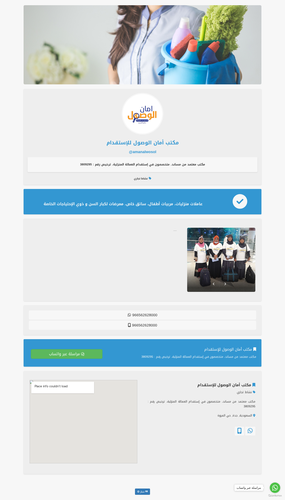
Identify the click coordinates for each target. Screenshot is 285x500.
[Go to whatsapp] (275, 487)
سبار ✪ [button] (141, 491)
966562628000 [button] (144, 315)
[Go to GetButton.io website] (275, 495)
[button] (250, 431)
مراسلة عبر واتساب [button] (64, 354)
